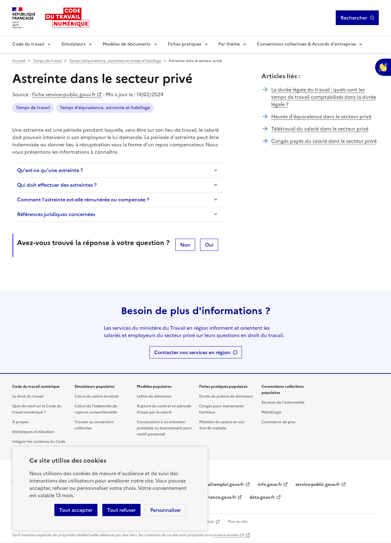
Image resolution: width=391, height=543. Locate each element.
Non (185, 244)
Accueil (18, 61)
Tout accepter (76, 510)
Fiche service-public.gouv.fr (64, 94)
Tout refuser (121, 510)
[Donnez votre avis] (383, 67)
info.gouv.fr (270, 484)
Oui (209, 244)
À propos (20, 422)
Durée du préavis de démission (226, 396)
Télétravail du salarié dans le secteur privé (319, 128)
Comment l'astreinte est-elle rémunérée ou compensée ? (83, 199)
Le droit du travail (27, 396)
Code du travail (28, 44)
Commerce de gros (278, 422)
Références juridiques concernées (56, 214)
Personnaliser (165, 510)
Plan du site (238, 521)
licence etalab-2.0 (229, 535)
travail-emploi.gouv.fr (221, 484)
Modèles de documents (127, 44)
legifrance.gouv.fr (217, 497)
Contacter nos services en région (192, 352)
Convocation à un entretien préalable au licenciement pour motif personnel (164, 428)
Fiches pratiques (184, 44)
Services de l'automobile (283, 402)
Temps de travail (47, 61)
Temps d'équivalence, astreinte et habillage (105, 108)
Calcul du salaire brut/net (97, 396)
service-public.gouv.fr (317, 484)
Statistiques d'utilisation (33, 432)
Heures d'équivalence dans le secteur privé (321, 116)
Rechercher (354, 17)
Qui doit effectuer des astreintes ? (57, 185)
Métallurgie (271, 412)
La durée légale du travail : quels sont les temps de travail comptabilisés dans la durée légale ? (323, 97)
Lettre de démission (154, 396)
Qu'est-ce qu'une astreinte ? (50, 170)
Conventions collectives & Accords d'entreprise (306, 44)
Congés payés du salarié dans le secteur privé (324, 141)
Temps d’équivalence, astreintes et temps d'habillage (115, 61)
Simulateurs (73, 44)
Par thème (229, 44)
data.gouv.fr (262, 497)
